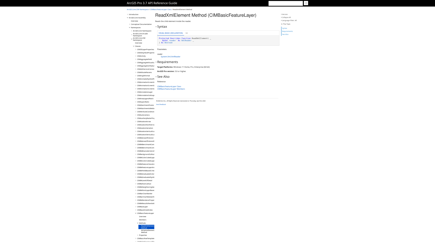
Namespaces (136, 27)
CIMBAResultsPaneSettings (147, 203)
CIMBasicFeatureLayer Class (160, 9)
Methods (142, 223)
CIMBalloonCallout (144, 184)
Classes (138, 46)
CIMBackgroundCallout (146, 154)
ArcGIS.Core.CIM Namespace (138, 9)
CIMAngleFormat (143, 76)
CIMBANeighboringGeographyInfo (150, 187)
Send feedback (161, 104)
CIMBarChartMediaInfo (146, 197)
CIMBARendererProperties (147, 200)
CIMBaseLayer (142, 207)
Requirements (287, 31)
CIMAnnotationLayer (145, 92)
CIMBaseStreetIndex (145, 210)
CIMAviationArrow (144, 121)
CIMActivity (141, 56)
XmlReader (186, 40)
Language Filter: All (289, 20)
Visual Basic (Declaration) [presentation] (171, 33)
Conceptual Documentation (141, 24)
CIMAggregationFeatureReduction (150, 66)
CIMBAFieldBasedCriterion (147, 171)
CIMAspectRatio (143, 102)
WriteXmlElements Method (148, 231)
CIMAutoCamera (143, 115)
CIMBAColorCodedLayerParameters (150, 157)
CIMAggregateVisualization (147, 62)
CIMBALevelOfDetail (144, 180)
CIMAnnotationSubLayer (146, 95)
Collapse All (286, 17)
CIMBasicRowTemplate (145, 238)
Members (142, 220)
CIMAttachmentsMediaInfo (147, 108)
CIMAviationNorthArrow (146, 125)
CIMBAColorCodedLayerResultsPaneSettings (154, 161)
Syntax (284, 28)
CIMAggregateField (144, 59)
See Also (285, 34)
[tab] (170, 33)
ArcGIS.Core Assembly (137, 18)
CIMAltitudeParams (144, 72)
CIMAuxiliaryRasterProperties (148, 118)
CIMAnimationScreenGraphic (148, 82)
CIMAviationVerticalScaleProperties (150, 135)
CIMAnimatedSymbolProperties (149, 79)
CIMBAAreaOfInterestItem (147, 141)
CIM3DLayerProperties (145, 49)
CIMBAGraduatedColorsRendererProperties (153, 174)
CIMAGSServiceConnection (147, 69)
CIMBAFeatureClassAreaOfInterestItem (152, 164)
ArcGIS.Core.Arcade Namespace (140, 35)
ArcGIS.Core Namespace (142, 31)
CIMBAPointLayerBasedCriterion (149, 190)
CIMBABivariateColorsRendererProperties (153, 151)
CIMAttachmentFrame (145, 105)
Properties (143, 235)
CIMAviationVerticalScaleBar (147, 131)
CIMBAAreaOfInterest (145, 138)
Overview (134, 21)
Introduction (133, 14)
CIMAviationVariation (145, 128)
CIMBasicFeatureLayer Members (171, 89)
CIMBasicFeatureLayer (145, 213)
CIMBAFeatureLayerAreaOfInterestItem (152, 167)
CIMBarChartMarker (144, 193)
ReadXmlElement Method (147, 227)
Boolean (169, 43)
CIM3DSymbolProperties (146, 53)
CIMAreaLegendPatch (145, 98)
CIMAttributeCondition (145, 112)
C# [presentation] (187, 33)
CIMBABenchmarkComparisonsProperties (153, 144)
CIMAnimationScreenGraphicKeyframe (151, 89)
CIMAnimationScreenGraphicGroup (150, 85)
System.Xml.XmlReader (170, 56)
